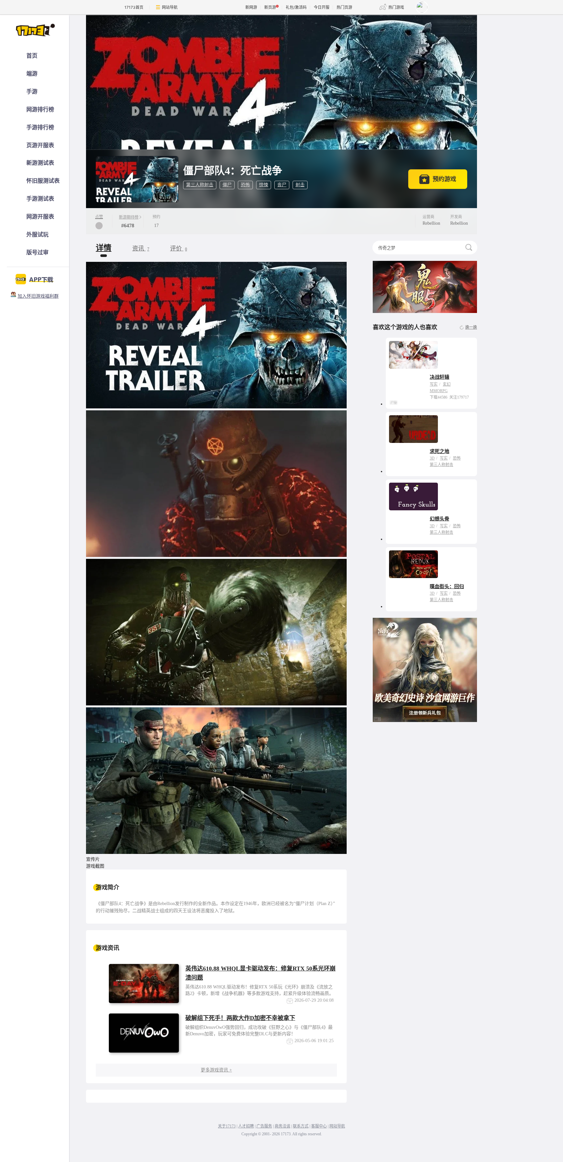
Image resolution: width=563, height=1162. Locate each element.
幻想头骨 (439, 518)
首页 (31, 56)
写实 (434, 384)
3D (432, 458)
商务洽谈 (282, 1126)
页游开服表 (40, 145)
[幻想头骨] (413, 496)
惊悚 (263, 184)
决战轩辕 (439, 377)
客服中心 (319, 1126)
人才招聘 (246, 1126)
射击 (300, 184)
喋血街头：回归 (447, 586)
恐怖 (245, 184)
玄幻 (447, 384)
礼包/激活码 (296, 7)
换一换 (471, 327)
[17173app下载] (34, 277)
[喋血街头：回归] (413, 564)
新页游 (270, 7)
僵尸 (227, 184)
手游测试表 (40, 199)
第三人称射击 (199, 184)
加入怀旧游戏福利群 (38, 296)
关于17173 (227, 1126)
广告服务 (264, 1126)
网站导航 (170, 7)
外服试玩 (37, 235)
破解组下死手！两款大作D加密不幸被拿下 (240, 1018)
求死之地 (439, 451)
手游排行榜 (40, 127)
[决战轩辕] (413, 355)
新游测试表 (40, 163)
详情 (103, 248)
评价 (178, 248)
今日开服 (321, 7)
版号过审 (37, 252)
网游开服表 (40, 217)
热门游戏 (396, 7)
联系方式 (301, 1126)
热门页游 (344, 7)
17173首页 (133, 7)
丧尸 (281, 184)
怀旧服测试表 (43, 181)
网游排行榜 (40, 109)
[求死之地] (413, 429)
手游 (31, 92)
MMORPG (439, 391)
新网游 (251, 7)
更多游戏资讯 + (216, 1070)
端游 (31, 74)
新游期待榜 (128, 217)
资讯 (140, 248)
